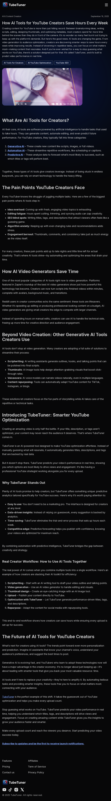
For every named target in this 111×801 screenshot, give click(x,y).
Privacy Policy (36, 772)
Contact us (8, 772)
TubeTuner (8, 696)
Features (7, 760)
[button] (106, 4)
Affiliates (33, 760)
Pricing (6, 766)
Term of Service (37, 766)
